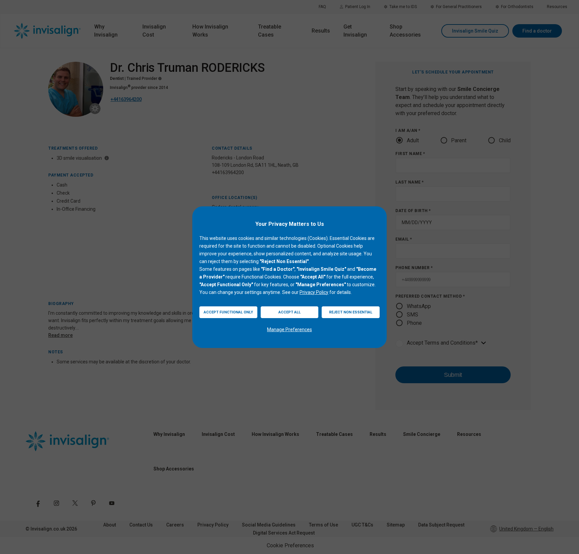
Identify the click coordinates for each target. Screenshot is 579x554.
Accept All (289, 312)
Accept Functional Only (228, 312)
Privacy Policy (314, 292)
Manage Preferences (289, 329)
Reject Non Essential (350, 312)
